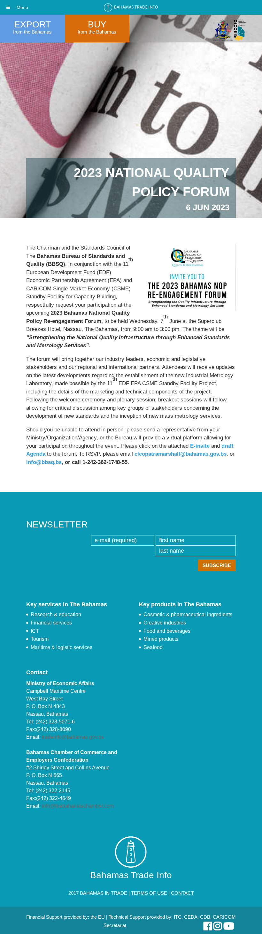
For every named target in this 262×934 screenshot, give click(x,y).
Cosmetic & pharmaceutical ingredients (187, 614)
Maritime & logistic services (61, 647)
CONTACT (182, 893)
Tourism (40, 639)
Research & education (56, 614)
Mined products (160, 639)
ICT (35, 631)
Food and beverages (166, 631)
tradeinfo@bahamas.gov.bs (73, 737)
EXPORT (32, 24)
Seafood (153, 647)
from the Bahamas (32, 31)
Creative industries (164, 622)
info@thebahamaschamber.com (78, 806)
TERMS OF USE (149, 893)
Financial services (51, 622)
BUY (97, 24)
